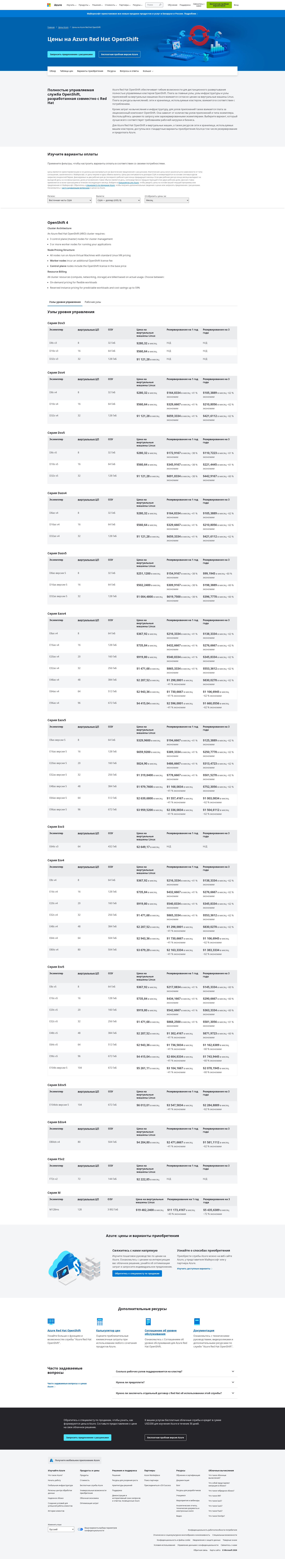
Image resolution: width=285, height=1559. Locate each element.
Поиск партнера (151, 1480)
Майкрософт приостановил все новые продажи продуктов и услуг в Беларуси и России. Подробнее (141, 13)
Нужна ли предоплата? (130, 1382)
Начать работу (54, 1480)
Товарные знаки (230, 1540)
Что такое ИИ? (215, 1496)
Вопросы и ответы (129, 71)
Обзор (53, 71)
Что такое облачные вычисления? (217, 1476)
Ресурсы (137, 5)
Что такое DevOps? (217, 1516)
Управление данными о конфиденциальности (198, 1545)
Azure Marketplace (152, 1475)
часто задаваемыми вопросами (76, 188)
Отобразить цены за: (155, 196)
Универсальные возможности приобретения (93, 1491)
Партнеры (124, 5)
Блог (178, 1485)
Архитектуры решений (122, 1485)
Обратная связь (201, 1550)
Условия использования (164, 1545)
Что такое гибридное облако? (221, 1490)
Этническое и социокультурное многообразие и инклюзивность (181, 1535)
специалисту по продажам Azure (100, 185)
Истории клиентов (56, 1511)
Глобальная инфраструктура (60, 1485)
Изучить (71, 5)
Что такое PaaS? (215, 1511)
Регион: (51, 196)
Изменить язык (54, 1524)
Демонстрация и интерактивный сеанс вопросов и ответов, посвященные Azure (126, 1498)
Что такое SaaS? (215, 1506)
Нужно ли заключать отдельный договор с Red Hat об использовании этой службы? (169, 1393)
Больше (147, 71)
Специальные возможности (224, 1535)
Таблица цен (66, 71)
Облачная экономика (89, 1498)
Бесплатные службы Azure (91, 1485)
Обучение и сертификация (188, 1475)
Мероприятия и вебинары (188, 1500)
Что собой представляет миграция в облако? (219, 1484)
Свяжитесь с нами (198, 5)
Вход (236, 5)
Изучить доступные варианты (193, 1268)
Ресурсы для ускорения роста (125, 1480)
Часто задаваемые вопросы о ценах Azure (67, 1385)
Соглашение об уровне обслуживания (161, 1332)
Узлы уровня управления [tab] (65, 302)
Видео (179, 1516)
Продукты (83, 5)
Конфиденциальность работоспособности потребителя (212, 1530)
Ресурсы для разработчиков (188, 1490)
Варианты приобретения (90, 71)
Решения (96, 5)
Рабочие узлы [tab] (93, 302)
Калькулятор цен (108, 1330)
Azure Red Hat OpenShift (64, 1330)
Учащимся (181, 1495)
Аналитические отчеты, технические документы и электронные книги (187, 1508)
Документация (203, 1330)
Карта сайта (215, 1550)
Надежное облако (56, 1498)
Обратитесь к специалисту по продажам (137, 1273)
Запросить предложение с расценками (71, 54)
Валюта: (100, 196)
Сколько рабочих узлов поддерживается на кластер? (149, 1371)
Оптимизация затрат (89, 1503)
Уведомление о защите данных (206, 1540)
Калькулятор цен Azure (129, 182)
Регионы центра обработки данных (60, 1491)
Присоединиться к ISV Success (157, 1485)
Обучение (172, 5)
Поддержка (185, 5)
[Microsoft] (49, 5)
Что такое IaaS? (215, 1501)
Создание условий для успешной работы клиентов (60, 1504)
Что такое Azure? (55, 1475)
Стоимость (110, 5)
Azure (58, 5)
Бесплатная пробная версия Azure (219, 5)
